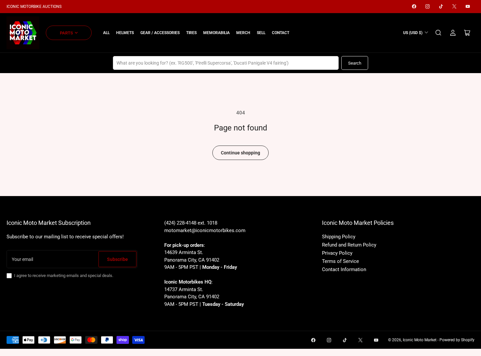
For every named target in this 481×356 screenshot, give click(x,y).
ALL (106, 32)
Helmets (125, 32)
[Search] (438, 33)
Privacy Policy (337, 253)
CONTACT (280, 32)
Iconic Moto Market (419, 340)
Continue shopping (240, 152)
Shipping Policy (338, 237)
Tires (191, 32)
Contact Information (344, 269)
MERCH (243, 32)
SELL (261, 32)
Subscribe (117, 259)
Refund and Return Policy (349, 245)
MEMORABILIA (216, 32)
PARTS (66, 32)
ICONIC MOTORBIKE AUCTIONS (34, 6)
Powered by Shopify (456, 340)
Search (354, 63)
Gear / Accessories (160, 32)
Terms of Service (340, 261)
